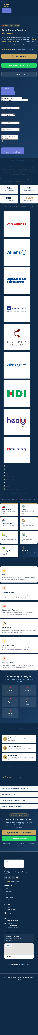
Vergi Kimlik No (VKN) (8, 120)
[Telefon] (13, 877)
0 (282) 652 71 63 (11, 910)
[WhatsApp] (9, 877)
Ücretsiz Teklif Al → (19, 56)
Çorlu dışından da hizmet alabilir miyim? (19, 800)
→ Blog (6, 894)
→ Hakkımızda (8, 891)
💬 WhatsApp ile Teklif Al (19, 838)
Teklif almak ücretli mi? (19, 794)
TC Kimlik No (5, 106)
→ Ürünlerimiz (8, 889)
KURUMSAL (8, 93)
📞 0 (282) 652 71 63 (19, 74)
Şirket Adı (4, 127)
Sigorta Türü (5, 96)
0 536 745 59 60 (11, 915)
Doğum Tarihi (6, 112)
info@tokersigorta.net (13, 920)
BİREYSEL (8, 89)
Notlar (7, 134)
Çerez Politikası (21, 968)
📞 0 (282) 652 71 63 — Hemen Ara (19, 833)
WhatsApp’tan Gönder (13, 152)
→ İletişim (7, 900)
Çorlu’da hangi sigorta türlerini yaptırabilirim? (19, 788)
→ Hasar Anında (8, 897)
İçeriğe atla (3, 1)
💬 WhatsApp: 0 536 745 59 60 (19, 65)
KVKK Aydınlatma (12, 968)
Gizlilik (28, 968)
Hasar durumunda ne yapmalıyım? (19, 806)
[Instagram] (5, 877)
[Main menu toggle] (6, 10)
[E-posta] (17, 877)
